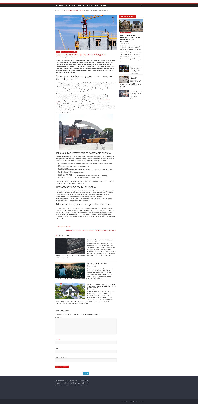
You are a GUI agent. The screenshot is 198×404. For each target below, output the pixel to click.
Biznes (68, 5)
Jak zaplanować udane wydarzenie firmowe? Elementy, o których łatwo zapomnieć (135, 69)
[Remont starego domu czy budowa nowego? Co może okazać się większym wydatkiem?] (131, 19)
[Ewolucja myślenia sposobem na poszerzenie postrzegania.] (70, 262)
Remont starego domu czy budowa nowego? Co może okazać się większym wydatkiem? (130, 38)
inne (70, 51)
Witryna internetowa (61, 357)
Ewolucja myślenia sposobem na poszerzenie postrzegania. (98, 264)
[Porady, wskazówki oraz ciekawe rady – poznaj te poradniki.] (56, 5)
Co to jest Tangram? (63, 226)
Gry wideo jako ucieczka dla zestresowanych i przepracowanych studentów (91, 230)
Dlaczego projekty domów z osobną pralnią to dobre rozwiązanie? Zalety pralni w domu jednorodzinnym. (101, 286)
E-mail (57, 349)
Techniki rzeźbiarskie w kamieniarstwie (100, 240)
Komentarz (58, 317)
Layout (76, 10)
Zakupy (74, 5)
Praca (79, 5)
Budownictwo (64, 51)
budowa (68, 57)
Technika (75, 51)
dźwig (71, 57)
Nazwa (57, 340)
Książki (96, 5)
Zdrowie (61, 5)
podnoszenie (76, 57)
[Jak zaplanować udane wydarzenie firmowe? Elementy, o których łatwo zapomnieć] (124, 66)
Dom (84, 5)
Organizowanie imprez (138, 401)
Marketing (102, 5)
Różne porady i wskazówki (126, 401)
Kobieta (89, 5)
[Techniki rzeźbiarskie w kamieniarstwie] (70, 239)
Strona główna (70, 10)
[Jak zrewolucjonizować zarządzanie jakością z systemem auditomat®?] (124, 91)
